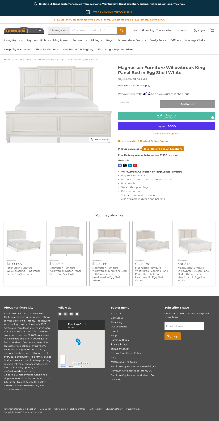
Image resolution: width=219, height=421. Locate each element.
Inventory (116, 331)
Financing (148, 30)
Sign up (172, 336)
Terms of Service (120, 348)
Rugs (109, 40)
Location (31, 409)
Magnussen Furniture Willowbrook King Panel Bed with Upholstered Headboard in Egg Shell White (109, 274)
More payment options (166, 133)
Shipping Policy (114, 409)
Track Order (163, 30)
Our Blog (116, 379)
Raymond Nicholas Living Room (47, 40)
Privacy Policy (119, 344)
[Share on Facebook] (120, 165)
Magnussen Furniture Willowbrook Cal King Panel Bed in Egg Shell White (23, 271)
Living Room (12, 40)
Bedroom (78, 40)
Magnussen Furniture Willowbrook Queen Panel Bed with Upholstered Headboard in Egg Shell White (193, 274)
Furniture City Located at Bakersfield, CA (133, 366)
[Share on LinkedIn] (130, 165)
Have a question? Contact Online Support (144, 141)
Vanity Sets (157, 40)
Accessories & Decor (131, 40)
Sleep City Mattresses (17, 49)
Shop (114, 335)
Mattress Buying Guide (124, 361)
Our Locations (119, 326)
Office (175, 40)
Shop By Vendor (46, 49)
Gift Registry (96, 409)
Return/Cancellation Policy (126, 353)
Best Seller (45, 409)
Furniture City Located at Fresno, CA (131, 370)
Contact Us (117, 317)
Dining (95, 40)
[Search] (121, 30)
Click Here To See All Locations (163, 148)
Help (136, 30)
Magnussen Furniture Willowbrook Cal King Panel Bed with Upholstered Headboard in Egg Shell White (151, 274)
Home (7, 59)
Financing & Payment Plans (115, 49)
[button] (200, 30)
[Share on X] (125, 165)
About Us (116, 313)
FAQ (113, 357)
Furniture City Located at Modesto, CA (132, 375)
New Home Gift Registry (78, 49)
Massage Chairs (195, 40)
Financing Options (14, 409)
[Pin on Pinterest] (135, 165)
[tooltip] (212, 117)
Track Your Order (77, 409)
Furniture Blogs (120, 339)
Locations (179, 30)
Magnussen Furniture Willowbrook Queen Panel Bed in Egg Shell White (65, 271)
